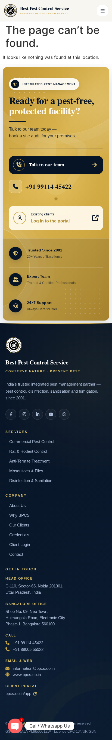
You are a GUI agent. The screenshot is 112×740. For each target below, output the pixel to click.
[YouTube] (50, 414)
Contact (16, 554)
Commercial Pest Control (31, 441)
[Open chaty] (15, 726)
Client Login (19, 544)
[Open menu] (102, 10)
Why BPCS (19, 515)
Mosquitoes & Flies (26, 470)
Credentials (19, 534)
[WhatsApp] (64, 414)
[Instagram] (24, 414)
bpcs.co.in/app (18, 693)
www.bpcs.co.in (26, 674)
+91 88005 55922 (27, 649)
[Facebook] (10, 414)
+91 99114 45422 (48, 186)
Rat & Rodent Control (28, 451)
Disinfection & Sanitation (30, 480)
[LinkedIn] (37, 414)
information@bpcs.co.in (34, 668)
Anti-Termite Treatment (29, 461)
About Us (17, 505)
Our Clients (19, 525)
